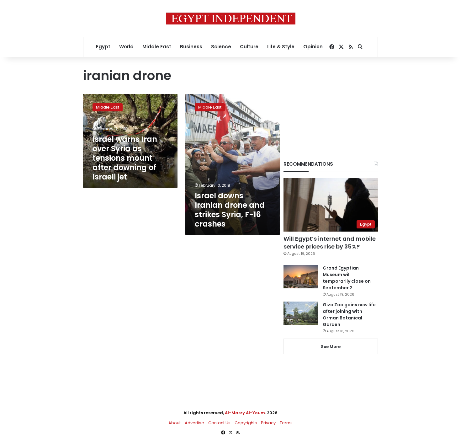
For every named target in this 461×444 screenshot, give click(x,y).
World (126, 46)
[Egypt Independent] (230, 18)
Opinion (313, 46)
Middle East (156, 46)
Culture (249, 46)
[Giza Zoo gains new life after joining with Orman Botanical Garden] (300, 313)
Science (221, 46)
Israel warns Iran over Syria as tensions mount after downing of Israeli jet (125, 158)
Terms (286, 423)
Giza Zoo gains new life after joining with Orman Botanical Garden (349, 315)
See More (331, 347)
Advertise (194, 423)
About (174, 423)
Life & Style (280, 46)
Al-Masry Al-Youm (245, 413)
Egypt (103, 46)
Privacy (268, 423)
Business (191, 46)
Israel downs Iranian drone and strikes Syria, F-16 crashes (230, 209)
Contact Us (219, 423)
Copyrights (246, 423)
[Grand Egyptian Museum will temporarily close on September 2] (300, 276)
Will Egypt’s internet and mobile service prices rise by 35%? (329, 242)
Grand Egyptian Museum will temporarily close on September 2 (347, 278)
